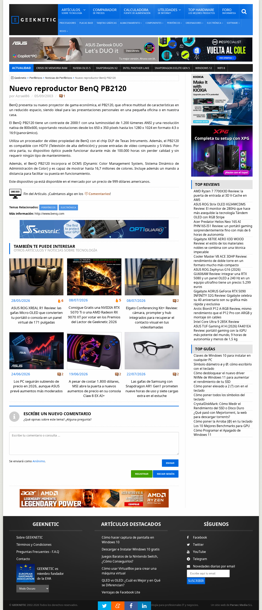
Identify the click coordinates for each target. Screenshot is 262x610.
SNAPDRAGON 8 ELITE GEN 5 (172, 68)
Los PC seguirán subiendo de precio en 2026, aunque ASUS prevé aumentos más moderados (36, 386)
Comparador (104, 11)
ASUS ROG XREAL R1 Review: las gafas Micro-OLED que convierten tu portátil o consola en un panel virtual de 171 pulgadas (36, 315)
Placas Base (86, 22)
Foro (229, 11)
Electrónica (68, 207)
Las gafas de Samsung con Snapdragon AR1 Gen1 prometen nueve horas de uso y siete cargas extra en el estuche (151, 388)
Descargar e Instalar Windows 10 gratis (130, 549)
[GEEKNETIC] (33, 19)
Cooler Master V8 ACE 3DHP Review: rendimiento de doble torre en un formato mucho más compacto (220, 260)
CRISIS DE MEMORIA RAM (51, 68)
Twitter (198, 544)
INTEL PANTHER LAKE (136, 68)
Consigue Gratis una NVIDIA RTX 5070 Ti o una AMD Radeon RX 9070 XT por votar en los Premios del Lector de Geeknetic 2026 (94, 314)
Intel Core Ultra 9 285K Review (216, 322)
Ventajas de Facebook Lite (121, 592)
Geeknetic (20, 78)
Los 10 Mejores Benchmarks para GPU (222, 426)
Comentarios (99, 194)
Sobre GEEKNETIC (29, 537)
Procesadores (68, 22)
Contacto (23, 559)
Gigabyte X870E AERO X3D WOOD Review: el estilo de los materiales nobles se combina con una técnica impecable (219, 245)
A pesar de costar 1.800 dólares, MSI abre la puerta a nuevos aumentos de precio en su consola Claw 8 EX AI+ (94, 388)
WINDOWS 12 (203, 68)
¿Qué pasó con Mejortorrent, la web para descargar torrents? (220, 414)
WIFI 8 (221, 68)
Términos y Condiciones (33, 544)
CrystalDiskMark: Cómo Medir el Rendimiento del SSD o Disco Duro (219, 406)
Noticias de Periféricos (58, 78)
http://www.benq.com (49, 213)
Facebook (200, 537)
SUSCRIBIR (196, 581)
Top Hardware (201, 11)
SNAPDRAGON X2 (106, 68)
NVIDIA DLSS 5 (81, 68)
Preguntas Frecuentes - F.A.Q (37, 552)
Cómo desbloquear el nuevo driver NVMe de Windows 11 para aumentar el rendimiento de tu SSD (221, 377)
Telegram (200, 559)
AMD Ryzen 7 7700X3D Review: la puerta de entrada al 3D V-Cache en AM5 (220, 195)
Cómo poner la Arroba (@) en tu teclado (223, 421)
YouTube (199, 552)
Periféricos (35, 78)
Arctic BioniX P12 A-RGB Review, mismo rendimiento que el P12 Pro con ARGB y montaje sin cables (223, 313)
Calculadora (137, 11)
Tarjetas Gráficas (107, 22)
